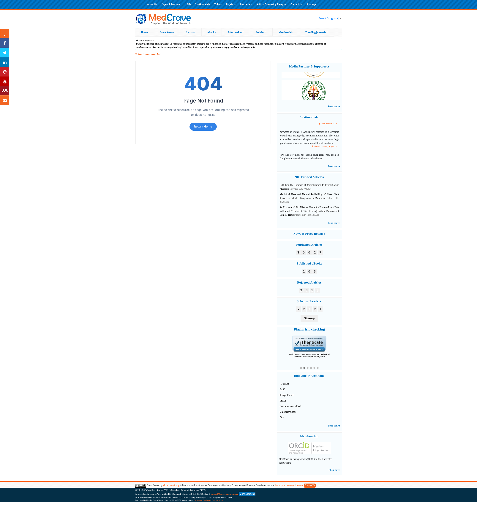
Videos (218, 4)
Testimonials (202, 4)
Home (144, 32)
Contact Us (296, 4)
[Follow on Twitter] (4, 52)
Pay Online (246, 4)
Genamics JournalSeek (291, 403)
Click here (334, 466)
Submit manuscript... (148, 54)
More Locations (247, 490)
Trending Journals (315, 32)
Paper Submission (171, 4)
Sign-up (309, 318)
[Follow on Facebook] (4, 43)
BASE (282, 386)
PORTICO (284, 380)
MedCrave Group (171, 482)
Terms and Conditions (202, 497)
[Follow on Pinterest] (4, 71)
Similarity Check (288, 408)
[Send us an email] (4, 100)
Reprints (231, 4)
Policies (260, 32)
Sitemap (311, 4)
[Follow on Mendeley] (4, 90)
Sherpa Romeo (287, 391)
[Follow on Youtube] (4, 81)
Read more (334, 106)
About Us (152, 4)
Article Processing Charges (271, 4)
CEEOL (283, 397)
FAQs (188, 4)
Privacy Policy (217, 497)
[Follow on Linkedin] (4, 62)
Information (235, 32)
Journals (190, 32)
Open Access (167, 32)
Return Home (203, 126)
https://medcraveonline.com (289, 482)
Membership (286, 32)
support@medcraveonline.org (224, 490)
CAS (282, 414)
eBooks (212, 32)
